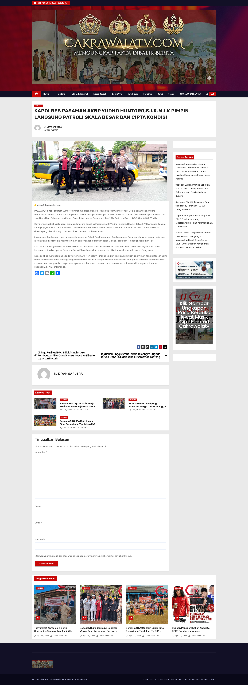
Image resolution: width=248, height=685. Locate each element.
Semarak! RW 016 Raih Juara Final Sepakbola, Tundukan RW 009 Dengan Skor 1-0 (77, 424)
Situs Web (40, 539)
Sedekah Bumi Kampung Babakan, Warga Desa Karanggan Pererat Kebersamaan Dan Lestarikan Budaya (99, 633)
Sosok (171, 94)
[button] (207, 94)
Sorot (160, 94)
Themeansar (81, 679)
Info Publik (133, 94)
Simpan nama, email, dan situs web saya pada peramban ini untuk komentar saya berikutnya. (84, 555)
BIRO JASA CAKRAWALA (190, 94)
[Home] (36, 94)
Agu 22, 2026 (66, 427)
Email (38, 522)
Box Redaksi (176, 679)
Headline (61, 94)
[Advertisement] (100, 311)
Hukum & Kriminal (79, 94)
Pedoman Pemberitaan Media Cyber (199, 679)
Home (47, 94)
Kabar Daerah (100, 94)
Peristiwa (148, 94)
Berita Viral (117, 94)
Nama (38, 506)
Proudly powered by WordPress (45, 679)
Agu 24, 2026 (66, 409)
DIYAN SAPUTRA (54, 127)
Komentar (41, 452)
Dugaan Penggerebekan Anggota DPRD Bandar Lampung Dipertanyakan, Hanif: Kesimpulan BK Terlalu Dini (193, 633)
